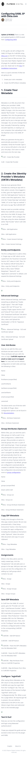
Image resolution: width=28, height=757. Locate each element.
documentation (9, 413)
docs (20, 66)
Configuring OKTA (11, 40)
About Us (18, 746)
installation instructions (9, 68)
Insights (9, 746)
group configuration (14, 472)
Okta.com (4, 56)
